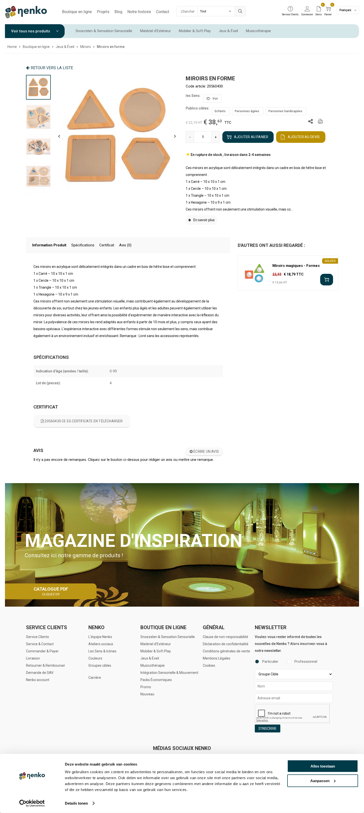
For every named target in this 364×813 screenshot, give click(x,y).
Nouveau (147, 694)
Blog (118, 11)
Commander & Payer (42, 651)
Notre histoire (139, 11)
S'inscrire (268, 728)
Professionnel (305, 661)
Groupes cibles (99, 665)
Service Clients (37, 637)
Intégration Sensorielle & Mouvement (169, 673)
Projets (103, 11)
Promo (145, 687)
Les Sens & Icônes (102, 651)
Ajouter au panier (251, 137)
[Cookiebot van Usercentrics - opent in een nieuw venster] (32, 803)
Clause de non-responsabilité (225, 637)
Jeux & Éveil (228, 31)
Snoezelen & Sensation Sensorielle (104, 31)
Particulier (270, 661)
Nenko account (37, 680)
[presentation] (59, 136)
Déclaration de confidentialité (225, 644)
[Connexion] (307, 9)
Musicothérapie (258, 31)
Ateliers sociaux (100, 644)
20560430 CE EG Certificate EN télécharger (83, 421)
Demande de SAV (39, 673)
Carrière (94, 678)
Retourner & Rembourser (45, 665)
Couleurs (95, 658)
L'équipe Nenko (100, 637)
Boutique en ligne (77, 11)
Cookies (209, 665)
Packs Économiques (156, 680)
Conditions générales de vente (226, 651)
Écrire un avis (206, 451)
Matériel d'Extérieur (155, 31)
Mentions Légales (216, 658)
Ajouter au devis (304, 137)
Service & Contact (40, 644)
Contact (162, 11)
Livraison (33, 658)
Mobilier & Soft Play (195, 31)
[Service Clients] (290, 9)
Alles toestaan (323, 766)
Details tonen (76, 803)
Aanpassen (320, 780)
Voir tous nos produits (31, 31)
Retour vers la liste (52, 67)
